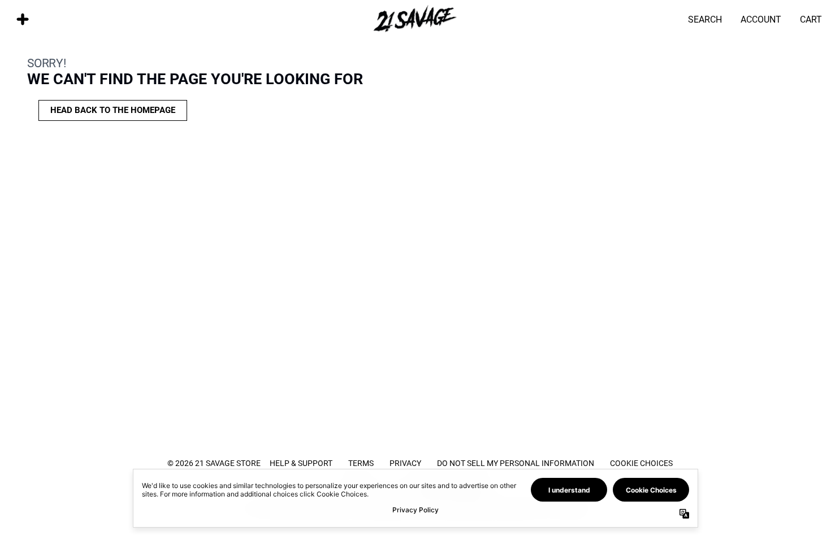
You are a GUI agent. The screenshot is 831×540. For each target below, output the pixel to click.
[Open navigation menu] (22, 19)
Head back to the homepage (112, 110)
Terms (361, 463)
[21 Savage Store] (415, 19)
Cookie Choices (641, 463)
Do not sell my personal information (515, 463)
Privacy (405, 463)
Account (761, 19)
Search (705, 19)
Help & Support (301, 463)
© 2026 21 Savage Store (214, 463)
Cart (811, 19)
